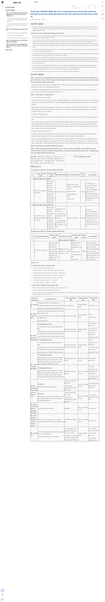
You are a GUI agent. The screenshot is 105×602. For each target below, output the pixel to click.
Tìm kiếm (74, 5)
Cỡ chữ (93, 5)
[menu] (2, 298)
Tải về (89, 5)
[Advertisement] (17, 80)
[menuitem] (2, 2)
